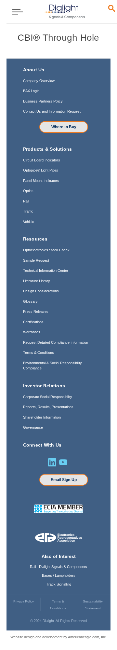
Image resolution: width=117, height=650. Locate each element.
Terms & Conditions (38, 352)
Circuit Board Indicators (41, 160)
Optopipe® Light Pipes (40, 170)
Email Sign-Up (64, 479)
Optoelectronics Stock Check (46, 250)
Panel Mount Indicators (41, 181)
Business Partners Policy (43, 101)
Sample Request (36, 260)
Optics (28, 191)
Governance (33, 427)
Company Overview (39, 81)
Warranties (31, 332)
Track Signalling (58, 584)
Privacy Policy (23, 601)
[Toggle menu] (15, 12)
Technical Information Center (45, 270)
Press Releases (35, 311)
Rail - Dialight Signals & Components (58, 567)
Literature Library (36, 281)
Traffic (28, 211)
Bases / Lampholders (58, 575)
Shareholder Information (42, 417)
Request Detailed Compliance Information (55, 342)
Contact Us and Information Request (52, 111)
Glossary (30, 301)
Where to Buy (63, 127)
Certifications (33, 322)
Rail (26, 201)
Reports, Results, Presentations (48, 407)
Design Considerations (41, 291)
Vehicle (28, 222)
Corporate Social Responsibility (47, 397)
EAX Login (31, 91)
